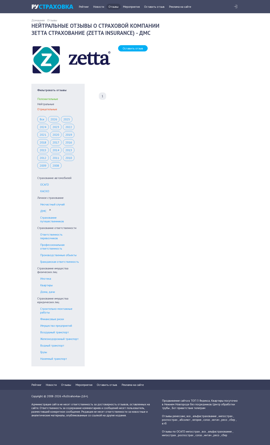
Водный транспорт (52, 345)
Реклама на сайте (180, 6)
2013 (68, 150)
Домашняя (38, 20)
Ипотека (45, 278)
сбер (232, 419)
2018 (43, 142)
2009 (43, 165)
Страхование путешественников (52, 219)
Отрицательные (47, 109)
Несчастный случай (52, 204)
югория (196, 419)
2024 (43, 127)
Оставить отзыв (154, 6)
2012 (43, 158)
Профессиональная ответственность (52, 246)
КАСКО (44, 191)
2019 (68, 135)
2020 (56, 135)
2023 (56, 127)
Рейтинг (84, 6)
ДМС (43, 211)
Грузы (43, 352)
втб (164, 423)
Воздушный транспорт (54, 332)
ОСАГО (44, 184)
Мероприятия (131, 6)
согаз (206, 419)
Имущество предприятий (56, 325)
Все (42, 119)
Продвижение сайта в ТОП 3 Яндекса (186, 400)
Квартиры (46, 285)
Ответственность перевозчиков (51, 236)
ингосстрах (226, 416)
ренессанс (179, 416)
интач (215, 419)
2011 (56, 158)
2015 (43, 150)
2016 (68, 142)
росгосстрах (169, 419)
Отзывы (113, 6)
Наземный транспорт (53, 358)
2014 (56, 150)
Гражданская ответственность (59, 261)
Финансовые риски (52, 319)
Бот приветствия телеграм (188, 408)
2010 (68, 158)
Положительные (47, 99)
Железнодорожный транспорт (59, 339)
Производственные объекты (58, 255)
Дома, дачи (47, 292)
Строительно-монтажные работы (56, 310)
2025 (66, 119)
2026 (54, 119)
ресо (224, 419)
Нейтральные (45, 104)
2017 (56, 142)
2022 (68, 127)
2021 (43, 135)
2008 (56, 165)
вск (189, 416)
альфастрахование (205, 416)
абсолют (184, 419)
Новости (98, 6)
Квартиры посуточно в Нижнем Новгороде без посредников (200, 402)
